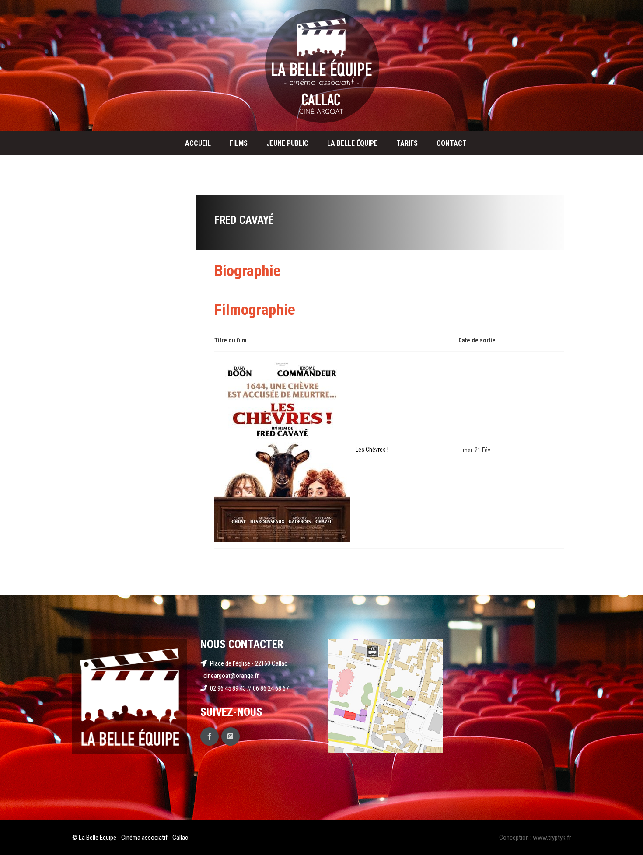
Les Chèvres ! (372, 449)
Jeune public (287, 143)
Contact (452, 143)
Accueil (198, 143)
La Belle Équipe (352, 143)
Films (239, 143)
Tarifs (407, 143)
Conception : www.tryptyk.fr (535, 837)
